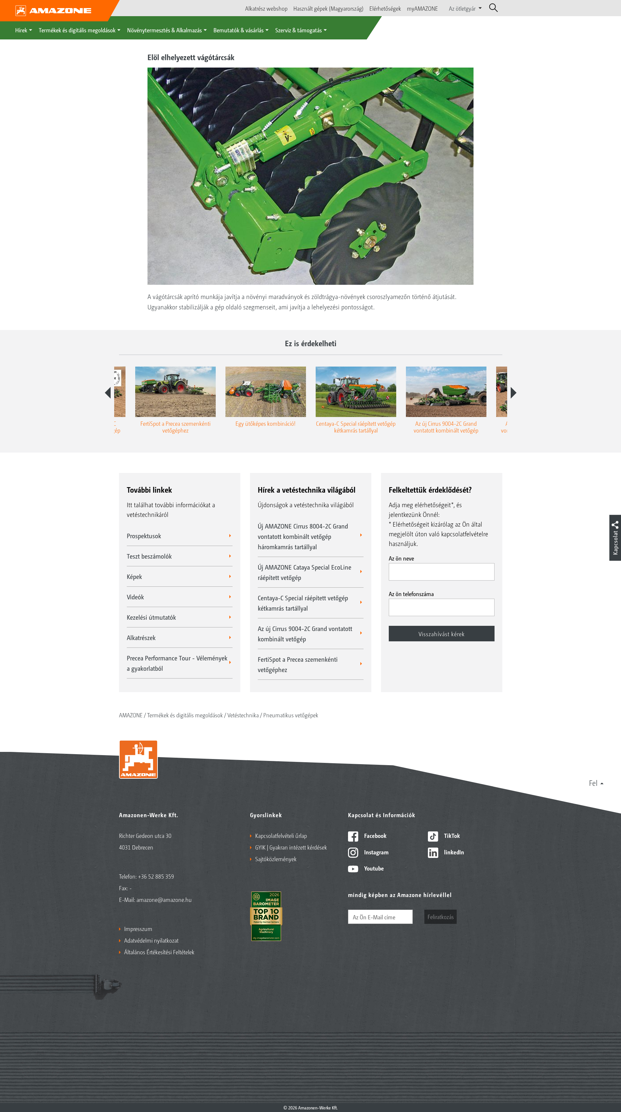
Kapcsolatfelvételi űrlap (281, 835)
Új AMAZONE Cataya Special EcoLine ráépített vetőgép (304, 572)
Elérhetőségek (385, 8)
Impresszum (138, 928)
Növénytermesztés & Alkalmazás (164, 30)
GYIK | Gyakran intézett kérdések (291, 847)
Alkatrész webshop (266, 8)
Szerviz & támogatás (298, 30)
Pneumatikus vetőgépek (290, 715)
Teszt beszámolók (149, 556)
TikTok (451, 835)
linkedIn (453, 852)
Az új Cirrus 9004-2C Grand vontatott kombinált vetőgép (305, 633)
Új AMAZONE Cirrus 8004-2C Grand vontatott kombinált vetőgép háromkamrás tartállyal (303, 536)
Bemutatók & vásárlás (238, 30)
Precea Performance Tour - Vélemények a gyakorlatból (177, 663)
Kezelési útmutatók (151, 617)
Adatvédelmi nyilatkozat (151, 940)
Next (513, 393)
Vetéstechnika (243, 715)
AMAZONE (131, 715)
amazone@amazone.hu (164, 899)
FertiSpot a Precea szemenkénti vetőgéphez (298, 664)
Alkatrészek (141, 637)
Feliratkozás (441, 916)
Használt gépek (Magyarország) (328, 8)
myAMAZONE (422, 8)
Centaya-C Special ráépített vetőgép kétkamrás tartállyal (303, 602)
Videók (135, 596)
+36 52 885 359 (156, 876)
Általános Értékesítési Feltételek (159, 952)
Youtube (373, 868)
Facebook (375, 835)
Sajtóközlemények (276, 858)
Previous (107, 393)
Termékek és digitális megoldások (77, 30)
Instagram (375, 852)
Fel (593, 782)
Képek (134, 576)
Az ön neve (401, 558)
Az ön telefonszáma (411, 593)
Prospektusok (144, 535)
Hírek (21, 30)
